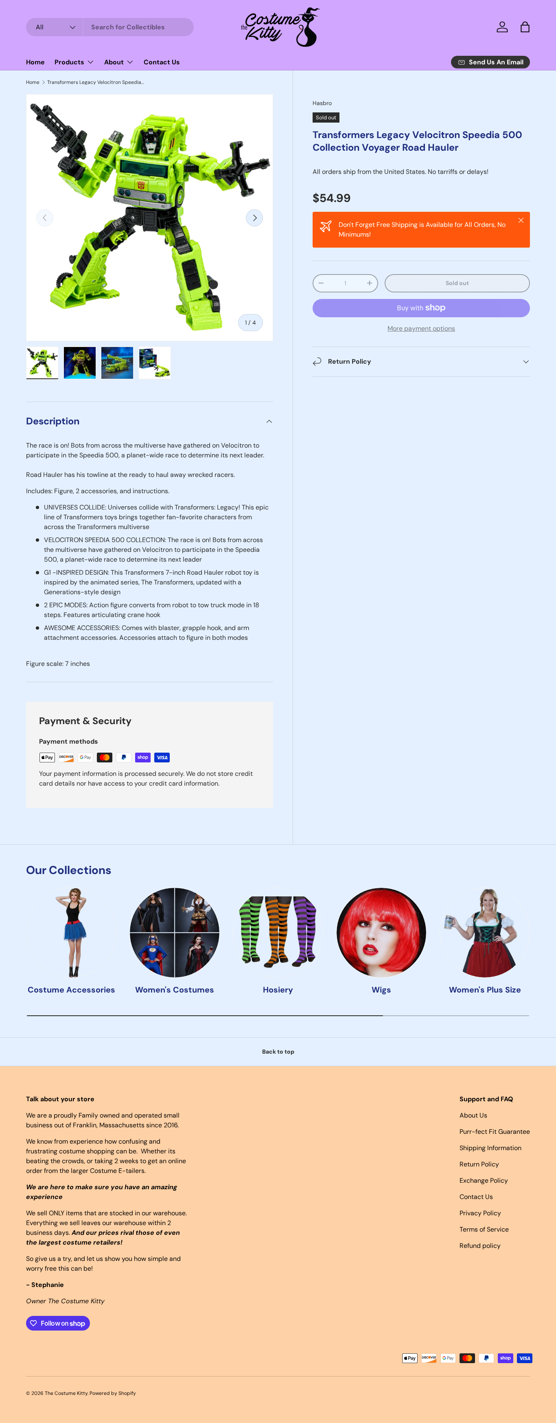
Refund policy (480, 1245)
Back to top (278, 1051)
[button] (525, 27)
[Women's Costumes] (174, 932)
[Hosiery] (278, 932)
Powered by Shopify (113, 1393)
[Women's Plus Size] (485, 932)
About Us (473, 1115)
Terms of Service (484, 1229)
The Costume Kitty (66, 1393)
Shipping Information (490, 1148)
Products (69, 62)
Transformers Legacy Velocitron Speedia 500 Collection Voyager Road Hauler (96, 82)
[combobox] (110, 27)
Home (35, 62)
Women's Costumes (174, 989)
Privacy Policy (480, 1213)
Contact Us (162, 62)
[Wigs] (381, 932)
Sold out (457, 283)
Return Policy (479, 1164)
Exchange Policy (484, 1180)
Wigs (381, 989)
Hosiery (278, 989)
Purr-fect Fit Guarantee (495, 1131)
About (114, 62)
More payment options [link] (421, 328)
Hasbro (322, 103)
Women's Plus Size (485, 989)
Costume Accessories (71, 989)
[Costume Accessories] (71, 932)
